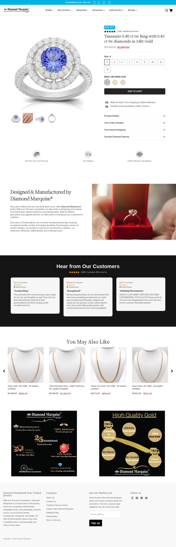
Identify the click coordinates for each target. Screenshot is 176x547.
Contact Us (51, 501)
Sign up (95, 522)
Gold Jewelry (116, 10)
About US (50, 498)
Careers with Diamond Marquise (59, 509)
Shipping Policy (52, 512)
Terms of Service (53, 520)
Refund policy (52, 516)
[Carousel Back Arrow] (4, 371)
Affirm (139, 106)
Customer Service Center (57, 505)
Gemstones (98, 10)
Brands (132, 10)
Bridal (48, 10)
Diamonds (81, 10)
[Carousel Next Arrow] (171, 371)
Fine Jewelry (64, 10)
